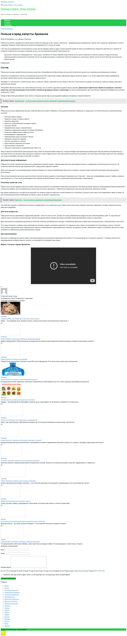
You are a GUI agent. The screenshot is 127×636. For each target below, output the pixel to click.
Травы (6, 612)
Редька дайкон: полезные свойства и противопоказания (20, 339)
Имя (2, 550)
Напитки (7, 606)
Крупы (6, 588)
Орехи (6, 610)
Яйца (6, 623)
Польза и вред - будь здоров (18, 8)
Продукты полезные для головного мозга (15, 501)
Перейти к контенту (7, 2)
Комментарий (5, 567)
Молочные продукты (11, 599)
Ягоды (6, 621)
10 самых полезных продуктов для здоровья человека (20, 460)
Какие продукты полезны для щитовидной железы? (19, 379)
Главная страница (7, 29)
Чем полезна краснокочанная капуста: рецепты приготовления (23, 521)
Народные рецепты (11, 603)
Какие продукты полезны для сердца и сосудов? (18, 400)
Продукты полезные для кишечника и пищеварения (19, 420)
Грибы (6, 586)
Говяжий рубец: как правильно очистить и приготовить (20, 319)
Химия (6, 615)
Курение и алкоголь (11, 590)
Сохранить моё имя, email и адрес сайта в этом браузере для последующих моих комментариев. (36, 575)
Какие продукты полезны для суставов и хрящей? (18, 481)
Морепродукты (9, 597)
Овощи (17, 39)
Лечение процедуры (11, 595)
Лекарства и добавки (11, 592)
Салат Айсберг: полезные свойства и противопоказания (20, 542)
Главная (7, 20)
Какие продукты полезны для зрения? (14, 359)
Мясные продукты (10, 601)
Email (2, 553)
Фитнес (7, 617)
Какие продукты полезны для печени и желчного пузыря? (21, 440)
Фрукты (7, 619)
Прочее (7, 626)
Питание (7, 23)
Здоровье (7, 25)
